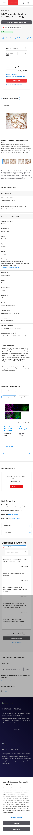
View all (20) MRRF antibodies (16, 22)
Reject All (16, 823)
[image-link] (16, 121)
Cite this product (16, 487)
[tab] (16, 525)
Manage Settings (16, 817)
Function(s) (7, 525)
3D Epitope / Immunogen (9, 267)
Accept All (16, 829)
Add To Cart (16, 80)
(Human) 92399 (15, 518)
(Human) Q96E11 (13, 514)
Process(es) (7, 532)
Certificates (20, 38)
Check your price (11, 74)
